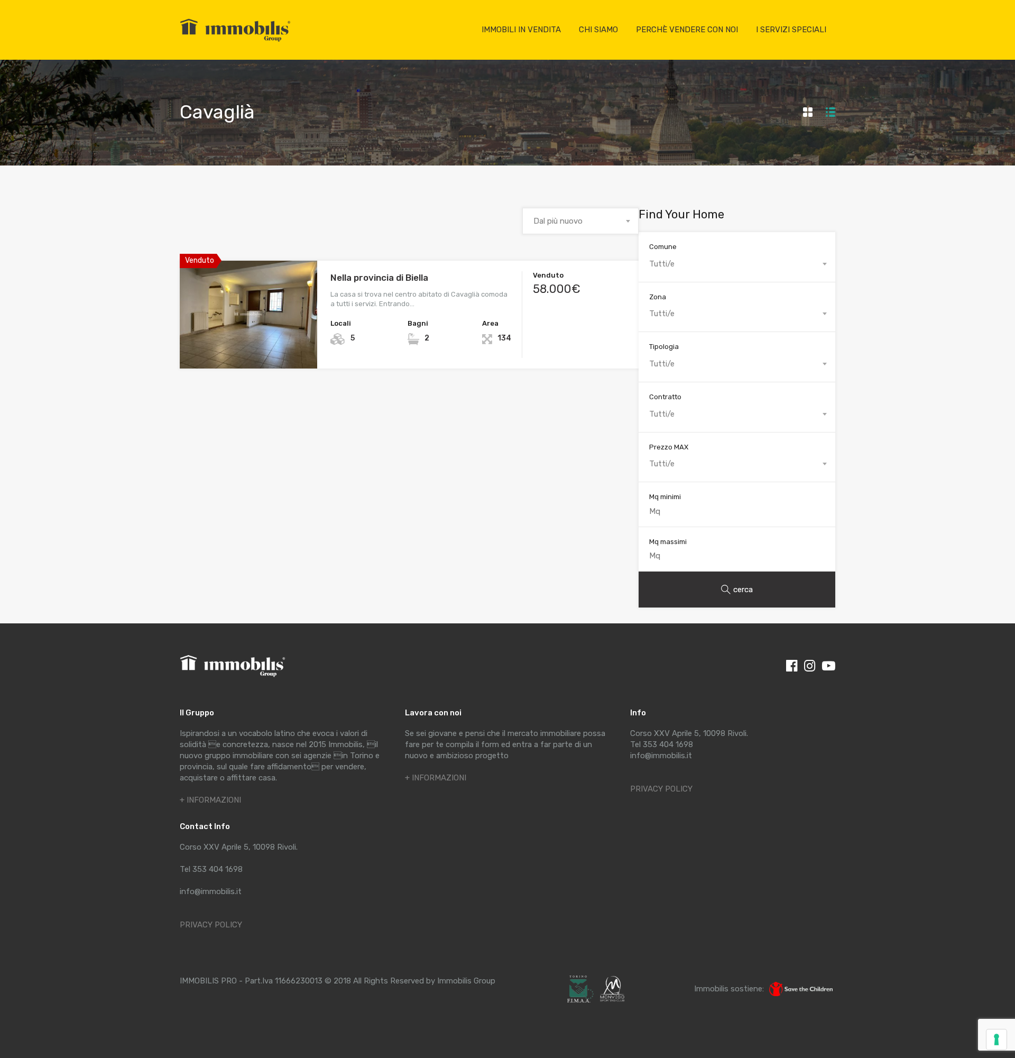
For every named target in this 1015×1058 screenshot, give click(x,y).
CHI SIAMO (598, 29)
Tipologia (664, 347)
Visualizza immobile (249, 347)
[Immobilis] (235, 41)
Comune (663, 247)
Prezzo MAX (668, 447)
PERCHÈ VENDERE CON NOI (687, 29)
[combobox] (580, 221)
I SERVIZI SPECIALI (791, 29)
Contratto (665, 397)
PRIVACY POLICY (211, 925)
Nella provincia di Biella (379, 277)
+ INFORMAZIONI (210, 800)
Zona (657, 297)
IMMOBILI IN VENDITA (521, 29)
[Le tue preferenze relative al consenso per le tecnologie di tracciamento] (996, 1039)
